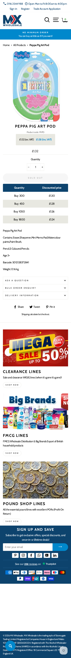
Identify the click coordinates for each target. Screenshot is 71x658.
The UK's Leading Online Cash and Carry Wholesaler (34, 591)
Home (6, 45)
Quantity (35, 159)
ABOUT (7, 614)
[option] (35, 34)
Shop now (12, 385)
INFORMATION (12, 603)
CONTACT (9, 625)
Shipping (25, 314)
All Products (19, 45)
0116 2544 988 (15, 3)
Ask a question (17, 280)
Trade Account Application (46, 8)
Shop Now (12, 521)
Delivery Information (22, 295)
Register (25, 8)
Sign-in (13, 8)
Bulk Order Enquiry (20, 288)
